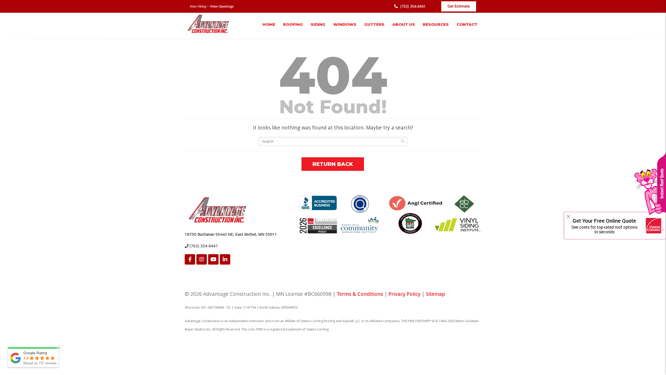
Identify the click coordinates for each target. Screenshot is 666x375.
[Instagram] (201, 259)
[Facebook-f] (190, 259)
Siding (318, 24)
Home (268, 24)
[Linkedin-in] (225, 259)
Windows (344, 24)
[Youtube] (213, 259)
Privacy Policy (404, 293)
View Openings (222, 6)
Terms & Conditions (360, 293)
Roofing (293, 24)
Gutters (374, 24)
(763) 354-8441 (203, 245)
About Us (403, 24)
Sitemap (435, 293)
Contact (467, 24)
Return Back (332, 164)
